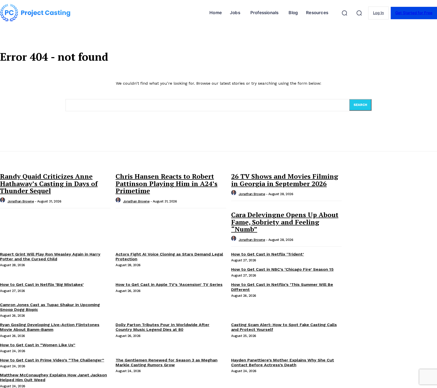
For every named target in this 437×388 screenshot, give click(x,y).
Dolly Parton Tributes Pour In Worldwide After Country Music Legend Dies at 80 (162, 327)
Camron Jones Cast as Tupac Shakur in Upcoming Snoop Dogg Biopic (50, 307)
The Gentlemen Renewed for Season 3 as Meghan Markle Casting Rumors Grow (166, 362)
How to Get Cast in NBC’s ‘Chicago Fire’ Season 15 (282, 269)
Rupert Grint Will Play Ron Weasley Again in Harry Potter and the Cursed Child (50, 256)
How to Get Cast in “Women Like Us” (37, 345)
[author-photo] (3, 201)
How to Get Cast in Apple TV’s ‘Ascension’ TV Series (169, 284)
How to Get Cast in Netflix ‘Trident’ (267, 254)
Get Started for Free (413, 12)
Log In (378, 12)
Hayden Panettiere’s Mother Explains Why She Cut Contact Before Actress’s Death (282, 362)
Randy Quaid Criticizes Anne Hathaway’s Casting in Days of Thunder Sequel (49, 183)
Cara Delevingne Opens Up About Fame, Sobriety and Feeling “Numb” (284, 221)
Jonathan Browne (21, 201)
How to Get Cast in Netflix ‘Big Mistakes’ (42, 284)
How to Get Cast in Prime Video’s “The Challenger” (52, 360)
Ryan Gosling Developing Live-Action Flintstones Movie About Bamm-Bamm (49, 327)
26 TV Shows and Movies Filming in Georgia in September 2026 (284, 180)
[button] (344, 13)
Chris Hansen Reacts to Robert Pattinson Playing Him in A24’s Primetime (166, 183)
